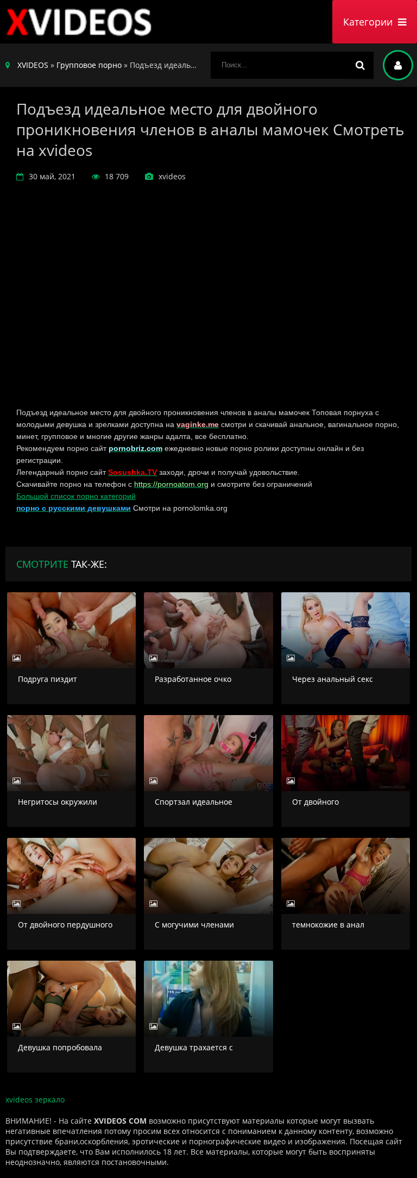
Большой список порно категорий (76, 496)
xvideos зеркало (35, 1099)
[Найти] (360, 65)
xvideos (81, 21)
